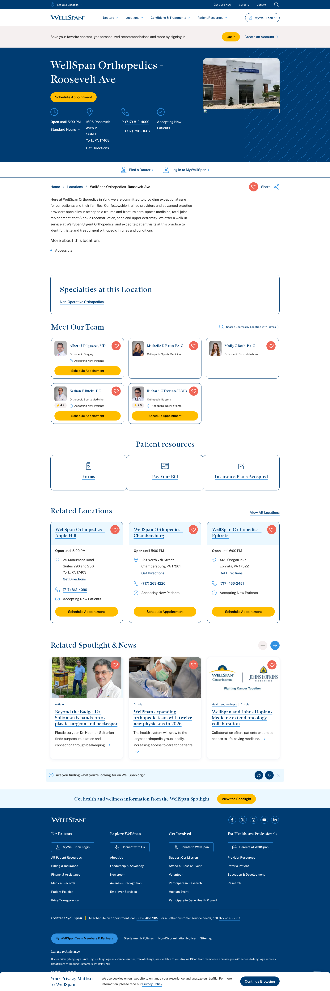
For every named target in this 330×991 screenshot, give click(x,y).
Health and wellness (224, 704)
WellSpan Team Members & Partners (87, 938)
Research (234, 883)
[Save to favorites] (253, 186)
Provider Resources (241, 857)
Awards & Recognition (126, 883)
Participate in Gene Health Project (193, 900)
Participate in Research (185, 883)
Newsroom (117, 874)
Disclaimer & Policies (139, 938)
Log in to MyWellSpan (188, 170)
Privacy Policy (152, 984)
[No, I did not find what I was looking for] (269, 775)
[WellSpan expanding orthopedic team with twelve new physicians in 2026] (136, 751)
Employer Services (123, 892)
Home (55, 187)
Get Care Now (222, 4)
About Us (116, 857)
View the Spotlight (236, 799)
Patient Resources (210, 17)
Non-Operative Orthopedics (82, 302)
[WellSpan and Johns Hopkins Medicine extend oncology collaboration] (263, 739)
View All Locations (265, 512)
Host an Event (178, 892)
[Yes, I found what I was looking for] (259, 775)
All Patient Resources (66, 857)
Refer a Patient (238, 866)
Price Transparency (65, 900)
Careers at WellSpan (254, 847)
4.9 (62, 405)
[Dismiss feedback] (278, 775)
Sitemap (206, 938)
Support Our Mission (183, 857)
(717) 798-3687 (137, 131)
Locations (132, 17)
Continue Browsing (260, 981)
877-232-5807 (229, 918)
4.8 (140, 405)
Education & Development (246, 874)
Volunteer (176, 874)
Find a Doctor (139, 170)
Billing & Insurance (64, 866)
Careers (244, 4)
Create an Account (259, 37)
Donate (261, 4)
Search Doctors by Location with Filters (251, 326)
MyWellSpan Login (76, 847)
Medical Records (63, 883)
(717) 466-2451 (232, 583)
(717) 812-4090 (137, 122)
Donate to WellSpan (194, 847)
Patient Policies (62, 892)
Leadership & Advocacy (127, 866)
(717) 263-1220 (153, 583)
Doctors (108, 17)
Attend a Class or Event (185, 866)
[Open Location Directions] (241, 122)
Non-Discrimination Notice (177, 938)
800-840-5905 (147, 918)
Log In (230, 37)
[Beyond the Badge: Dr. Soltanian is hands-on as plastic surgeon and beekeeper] (108, 745)
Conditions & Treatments (168, 17)
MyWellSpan (264, 18)
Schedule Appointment (73, 97)
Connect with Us (133, 847)
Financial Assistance (65, 874)
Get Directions (97, 148)
